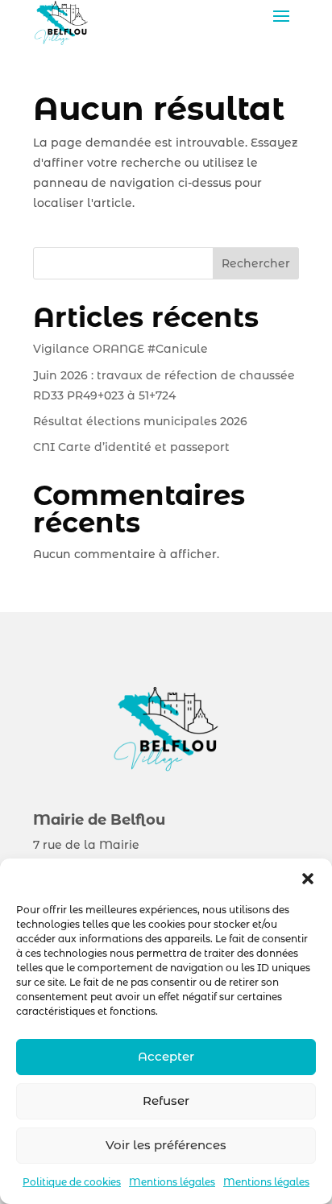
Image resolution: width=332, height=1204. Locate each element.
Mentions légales (172, 1182)
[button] (308, 879)
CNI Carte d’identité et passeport (131, 447)
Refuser (166, 1100)
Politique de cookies (72, 1182)
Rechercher (256, 263)
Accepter (166, 1056)
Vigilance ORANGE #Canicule (122, 348)
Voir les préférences (166, 1144)
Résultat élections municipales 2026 (140, 421)
